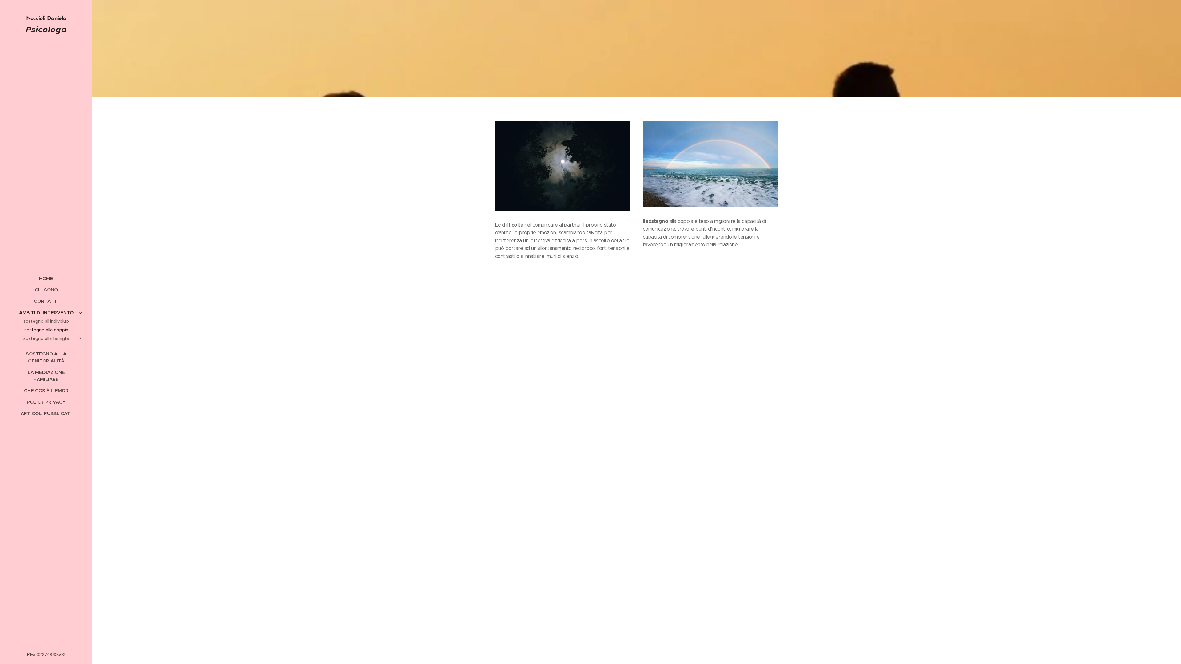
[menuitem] (46, 278)
